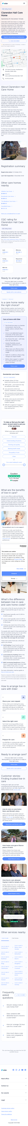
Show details (20, 568)
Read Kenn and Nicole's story (14, 824)
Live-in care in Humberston (7, 947)
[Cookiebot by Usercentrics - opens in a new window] (20, 546)
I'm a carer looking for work (14, 462)
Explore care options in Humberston (14, 37)
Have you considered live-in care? (10, 213)
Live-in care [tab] (5, 938)
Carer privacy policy (6, 1111)
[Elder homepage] (5, 3)
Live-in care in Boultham (7, 957)
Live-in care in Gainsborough (21, 978)
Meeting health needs (14, 448)
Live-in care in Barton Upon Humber (21, 947)
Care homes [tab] (15, 938)
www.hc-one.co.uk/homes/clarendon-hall (14, 75)
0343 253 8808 (14, 41)
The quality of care (14, 452)
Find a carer (14, 288)
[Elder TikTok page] (19, 1069)
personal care (6, 538)
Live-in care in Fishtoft (7, 978)
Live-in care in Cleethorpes (7, 967)
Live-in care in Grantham (7, 983)
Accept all (14, 573)
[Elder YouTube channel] (22, 1069)
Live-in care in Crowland (21, 967)
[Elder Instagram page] (16, 1069)
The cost (14, 437)
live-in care (9, 817)
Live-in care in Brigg (7, 962)
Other (14, 456)
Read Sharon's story (14, 859)
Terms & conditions (6, 1114)
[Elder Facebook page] (13, 1069)
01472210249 (9, 78)
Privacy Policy (18, 559)
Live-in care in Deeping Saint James (21, 973)
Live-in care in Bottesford (21, 953)
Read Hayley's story (14, 893)
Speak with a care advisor (14, 292)
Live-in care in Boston (7, 953)
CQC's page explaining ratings (11, 239)
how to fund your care (7, 672)
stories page (17, 789)
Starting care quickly (14, 444)
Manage (13, 578)
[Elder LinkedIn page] (25, 1069)
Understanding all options (14, 440)
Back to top (14, 1119)
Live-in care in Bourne (21, 957)
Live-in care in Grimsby (21, 983)
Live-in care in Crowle (7, 973)
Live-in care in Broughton (21, 962)
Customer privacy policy (7, 1108)
